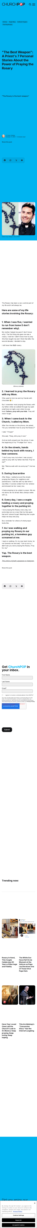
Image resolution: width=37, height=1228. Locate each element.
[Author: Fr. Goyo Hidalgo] (3, 136)
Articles (5, 22)
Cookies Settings (18, 1215)
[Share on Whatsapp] (10, 160)
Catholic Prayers (22, 22)
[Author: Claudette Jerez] (21, 935)
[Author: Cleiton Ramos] (4, 935)
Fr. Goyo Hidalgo (10, 135)
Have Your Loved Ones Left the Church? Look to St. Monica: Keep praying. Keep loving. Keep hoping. (9, 1030)
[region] (18, 1214)
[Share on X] (16, 160)
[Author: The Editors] (4, 1002)
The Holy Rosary (7, 24)
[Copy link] (22, 160)
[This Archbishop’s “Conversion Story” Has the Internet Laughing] (27, 995)
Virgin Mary (12, 22)
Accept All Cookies (18, 1225)
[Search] (30, 4)
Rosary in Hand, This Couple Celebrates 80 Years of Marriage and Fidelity (9, 962)
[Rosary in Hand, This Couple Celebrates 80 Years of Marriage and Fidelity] (10, 928)
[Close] (35, 1203)
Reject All (18, 1220)
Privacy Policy (31, 701)
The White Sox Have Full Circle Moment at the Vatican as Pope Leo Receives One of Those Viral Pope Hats (26, 964)
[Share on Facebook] (5, 160)
